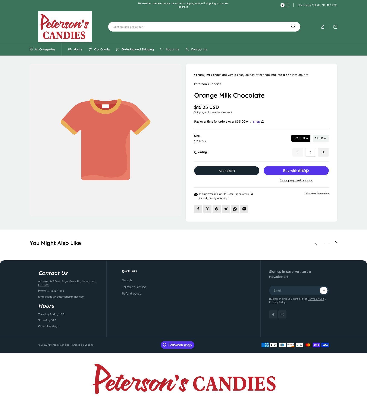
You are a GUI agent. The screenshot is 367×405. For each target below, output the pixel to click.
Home (78, 49)
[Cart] (333, 26)
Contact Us (199, 49)
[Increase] (323, 152)
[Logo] (65, 26)
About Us (172, 49)
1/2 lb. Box (301, 139)
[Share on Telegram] (226, 209)
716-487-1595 (329, 5)
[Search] (293, 26)
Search (127, 280)
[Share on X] (207, 209)
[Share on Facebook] (198, 209)
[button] (319, 243)
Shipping (199, 112)
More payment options (296, 180)
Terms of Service (134, 287)
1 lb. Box (320, 139)
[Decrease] (297, 152)
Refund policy (131, 293)
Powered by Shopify (82, 344)
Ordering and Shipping (138, 49)
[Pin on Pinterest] (217, 209)
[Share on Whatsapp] (235, 209)
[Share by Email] (244, 209)
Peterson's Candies (58, 344)
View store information (317, 193)
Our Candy (102, 49)
